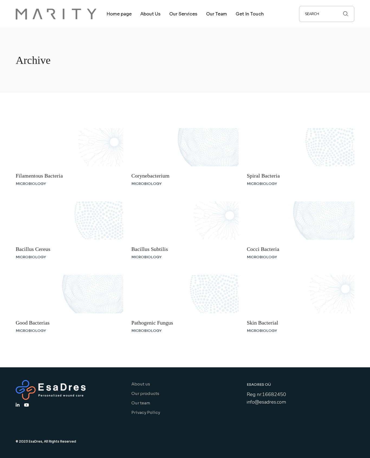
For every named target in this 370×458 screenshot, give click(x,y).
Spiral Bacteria (263, 176)
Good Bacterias (33, 323)
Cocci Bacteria (263, 249)
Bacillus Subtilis (149, 249)
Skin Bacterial (262, 323)
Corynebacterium (150, 176)
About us (140, 384)
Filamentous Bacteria (39, 176)
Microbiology (31, 184)
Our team (140, 402)
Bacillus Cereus (33, 249)
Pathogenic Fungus (152, 323)
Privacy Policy (145, 412)
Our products (145, 393)
